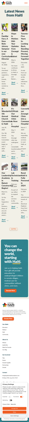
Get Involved (6, 355)
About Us (5, 339)
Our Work (5, 324)
